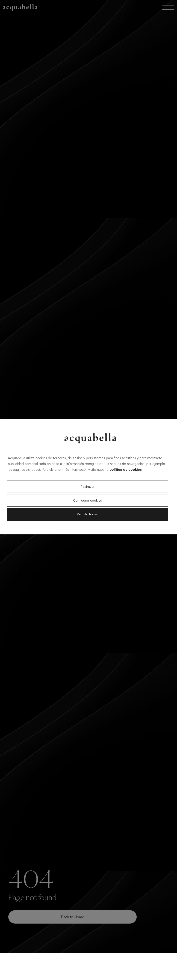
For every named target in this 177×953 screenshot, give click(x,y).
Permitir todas (87, 514)
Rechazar (87, 486)
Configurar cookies (87, 500)
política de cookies (125, 469)
